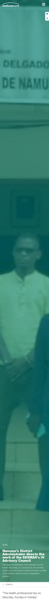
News (5, 545)
